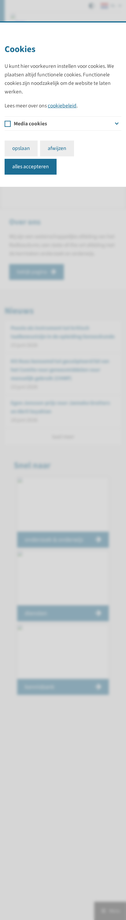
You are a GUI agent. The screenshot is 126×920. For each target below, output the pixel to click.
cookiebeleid (62, 106)
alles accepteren (30, 166)
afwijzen (57, 148)
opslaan (21, 148)
